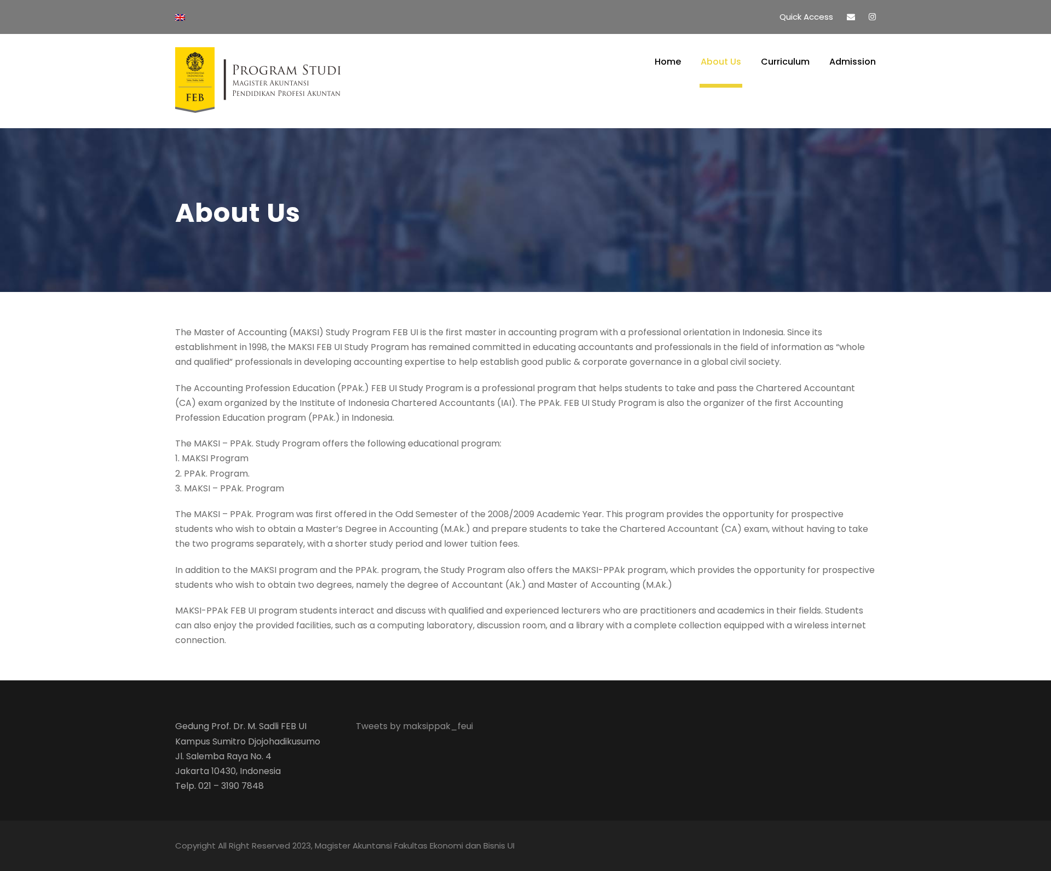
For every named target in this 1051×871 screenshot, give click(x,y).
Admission (852, 61)
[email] (851, 16)
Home (668, 61)
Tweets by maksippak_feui (414, 726)
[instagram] (872, 16)
